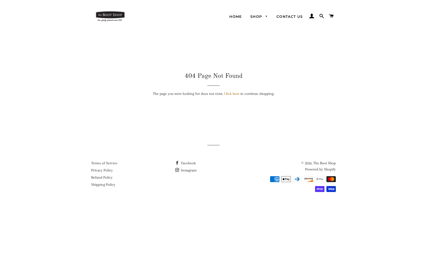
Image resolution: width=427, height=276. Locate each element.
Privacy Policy (102, 170)
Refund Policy (102, 177)
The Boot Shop (324, 163)
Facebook (188, 163)
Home (235, 16)
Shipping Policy (103, 184)
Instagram (188, 170)
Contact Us (290, 16)
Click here (231, 93)
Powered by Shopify (320, 169)
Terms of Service (104, 163)
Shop (256, 16)
